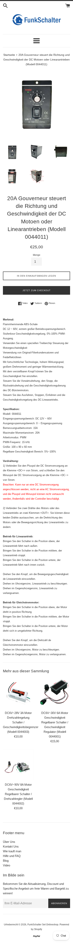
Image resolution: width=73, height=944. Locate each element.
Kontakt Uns (11, 846)
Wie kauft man (12, 851)
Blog (6, 860)
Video (6, 865)
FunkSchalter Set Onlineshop (42, 924)
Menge (36, 255)
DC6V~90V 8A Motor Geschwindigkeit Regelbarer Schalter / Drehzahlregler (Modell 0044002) (18, 794)
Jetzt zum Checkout (37, 290)
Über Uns (9, 841)
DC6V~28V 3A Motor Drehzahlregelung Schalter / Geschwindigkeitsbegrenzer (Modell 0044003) (20, 722)
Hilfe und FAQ (12, 856)
